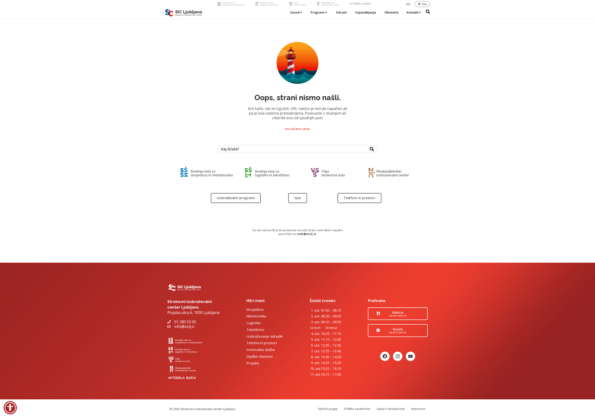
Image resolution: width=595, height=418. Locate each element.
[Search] (372, 149)
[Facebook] (385, 356)
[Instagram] (397, 356)
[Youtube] (410, 356)
